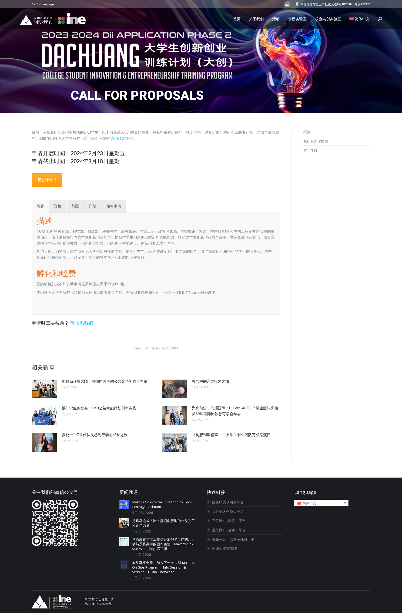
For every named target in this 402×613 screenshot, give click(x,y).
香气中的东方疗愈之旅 (210, 381)
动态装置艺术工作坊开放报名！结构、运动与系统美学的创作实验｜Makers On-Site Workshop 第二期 (163, 544)
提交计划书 (47, 180)
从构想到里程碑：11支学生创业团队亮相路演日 (231, 435)
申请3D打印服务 (225, 548)
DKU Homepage (43, 4)
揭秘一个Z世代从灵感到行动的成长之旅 (94, 435)
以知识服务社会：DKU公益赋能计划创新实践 (99, 408)
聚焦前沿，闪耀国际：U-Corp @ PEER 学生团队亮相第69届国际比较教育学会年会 (235, 411)
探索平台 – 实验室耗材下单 (233, 539)
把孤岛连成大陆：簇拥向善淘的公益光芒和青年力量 (104, 381)
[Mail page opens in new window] (287, 4)
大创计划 (118, 138)
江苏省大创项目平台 (228, 511)
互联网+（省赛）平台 (229, 530)
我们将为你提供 (315, 141)
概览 (306, 131)
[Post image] (44, 389)
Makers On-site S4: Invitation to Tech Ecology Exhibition (162, 504)
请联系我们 (81, 323)
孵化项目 (310, 150)
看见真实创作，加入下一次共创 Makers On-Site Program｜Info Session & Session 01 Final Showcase (163, 567)
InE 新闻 (152, 348)
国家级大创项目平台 (228, 502)
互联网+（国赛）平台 (229, 520)
